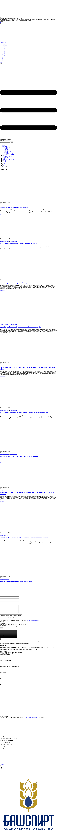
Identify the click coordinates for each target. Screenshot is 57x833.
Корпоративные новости (4, 204)
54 (7, 589)
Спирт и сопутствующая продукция (9, 58)
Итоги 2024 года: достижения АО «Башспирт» (14, 207)
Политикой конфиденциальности (32, 620)
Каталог (3, 57)
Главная (3, 44)
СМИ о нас (6, 56)
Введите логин (3, 625)
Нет (0, 22)
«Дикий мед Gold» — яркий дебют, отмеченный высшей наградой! (20, 327)
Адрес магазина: (3, 651)
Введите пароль (3, 626)
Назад (1, 589)
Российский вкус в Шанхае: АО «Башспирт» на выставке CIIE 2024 (20, 456)
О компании (4, 45)
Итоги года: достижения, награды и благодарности (15, 283)
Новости (4, 54)
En (1, 62)
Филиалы (6, 47)
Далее (9, 589)
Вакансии (6, 49)
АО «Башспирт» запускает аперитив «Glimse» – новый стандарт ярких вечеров (24, 412)
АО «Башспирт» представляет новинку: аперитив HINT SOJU (19, 243)
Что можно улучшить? (4, 716)
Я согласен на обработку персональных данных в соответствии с (20, 717)
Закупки (6, 51)
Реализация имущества (8, 52)
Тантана (6, 48)
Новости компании (8, 55)
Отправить (41, 717)
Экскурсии (4, 60)
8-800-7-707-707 (3, 42)
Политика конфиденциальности (6, 770)
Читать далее (2, 214)
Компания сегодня (7, 50)
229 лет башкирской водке (4, 140)
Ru (0, 62)
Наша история (7, 46)
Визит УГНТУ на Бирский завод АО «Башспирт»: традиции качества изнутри (24, 537)
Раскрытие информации (9, 53)
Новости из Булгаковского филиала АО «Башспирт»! (16, 581)
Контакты (4, 59)
